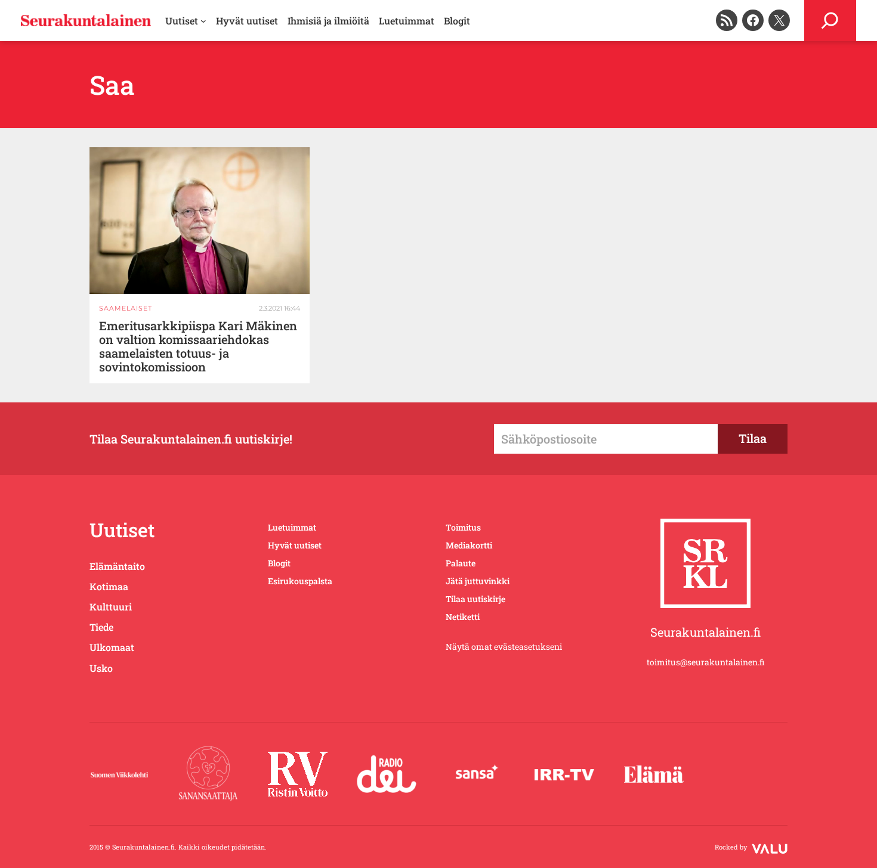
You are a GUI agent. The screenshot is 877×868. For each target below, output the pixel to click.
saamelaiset (125, 308)
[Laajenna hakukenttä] (830, 20)
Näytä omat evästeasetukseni (504, 646)
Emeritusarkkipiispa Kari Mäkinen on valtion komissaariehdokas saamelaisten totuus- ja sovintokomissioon (198, 346)
